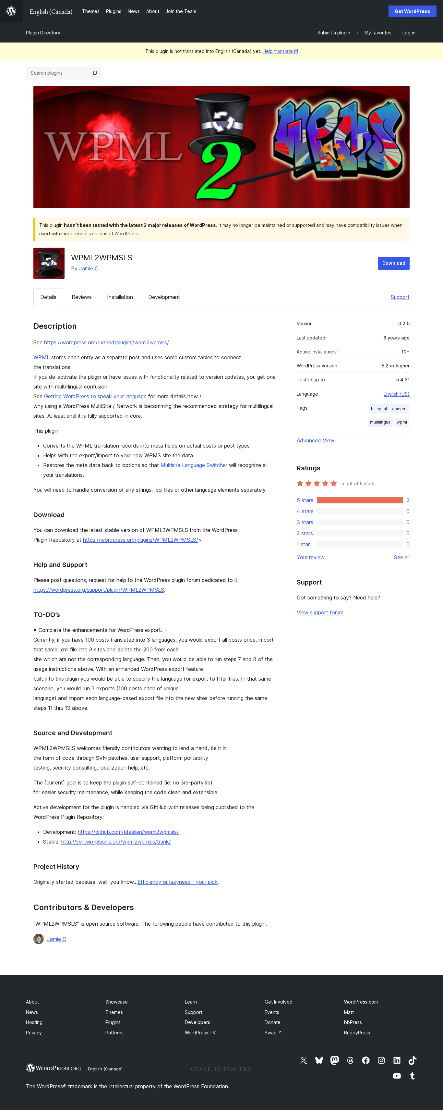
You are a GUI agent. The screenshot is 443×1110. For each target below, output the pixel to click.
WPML (41, 357)
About (32, 1002)
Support (400, 297)
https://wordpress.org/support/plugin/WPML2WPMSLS (98, 589)
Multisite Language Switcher (194, 465)
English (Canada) (105, 1068)
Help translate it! (280, 51)
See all (402, 557)
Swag (273, 1032)
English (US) (397, 394)
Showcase (116, 1002)
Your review (311, 557)
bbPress (353, 1022)
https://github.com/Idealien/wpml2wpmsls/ (128, 832)
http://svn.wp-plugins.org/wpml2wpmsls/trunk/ (116, 841)
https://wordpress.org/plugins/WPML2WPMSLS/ (140, 539)
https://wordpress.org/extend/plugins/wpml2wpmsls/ (106, 342)
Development (164, 297)
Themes (114, 1012)
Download (393, 263)
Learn (191, 1002)
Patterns (114, 1032)
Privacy (34, 1032)
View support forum (320, 612)
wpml (402, 422)
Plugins (113, 1022)
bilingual (379, 408)
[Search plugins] (94, 73)
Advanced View (315, 440)
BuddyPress (357, 1032)
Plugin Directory (43, 32)
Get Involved (279, 1002)
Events (272, 1012)
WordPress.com (361, 1002)
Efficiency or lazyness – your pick (178, 882)
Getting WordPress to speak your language (95, 396)
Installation (120, 297)
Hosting (34, 1022)
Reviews (82, 297)
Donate (273, 1022)
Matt (349, 1012)
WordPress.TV (200, 1032)
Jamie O (89, 268)
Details (48, 297)
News (32, 1012)
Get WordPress (412, 11)
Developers (197, 1022)
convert (399, 408)
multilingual (380, 422)
